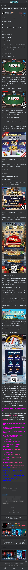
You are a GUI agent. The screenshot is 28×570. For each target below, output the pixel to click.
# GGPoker (10, 499)
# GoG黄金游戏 (5, 503)
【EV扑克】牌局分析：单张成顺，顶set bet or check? (14, 9)
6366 (13, 525)
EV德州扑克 (7, 12)
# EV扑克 (4, 496)
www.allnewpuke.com (19, 475)
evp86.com (4, 419)
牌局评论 (5, 5)
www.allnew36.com (17, 470)
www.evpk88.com (17, 452)
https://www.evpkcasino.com (17, 465)
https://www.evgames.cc (16, 462)
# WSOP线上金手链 (13, 501)
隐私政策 (16, 563)
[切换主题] (26, 561)
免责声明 (11, 563)
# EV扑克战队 (18, 496)
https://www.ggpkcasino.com (17, 467)
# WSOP (4, 499)
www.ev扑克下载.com (15, 447)
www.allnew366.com (17, 473)
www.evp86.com (9, 18)
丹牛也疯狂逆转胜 (12, 329)
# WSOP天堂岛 (5, 501)
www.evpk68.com (15, 454)
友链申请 (7, 563)
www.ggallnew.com (16, 480)
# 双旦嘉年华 (21, 501)
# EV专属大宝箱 (11, 496)
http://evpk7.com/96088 (15, 408)
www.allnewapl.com (15, 478)
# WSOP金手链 (16, 499)
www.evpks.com (16, 439)
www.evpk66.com (16, 449)
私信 (25, 13)
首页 (2, 5)
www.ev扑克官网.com (15, 444)
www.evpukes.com (14, 460)
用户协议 (21, 563)
